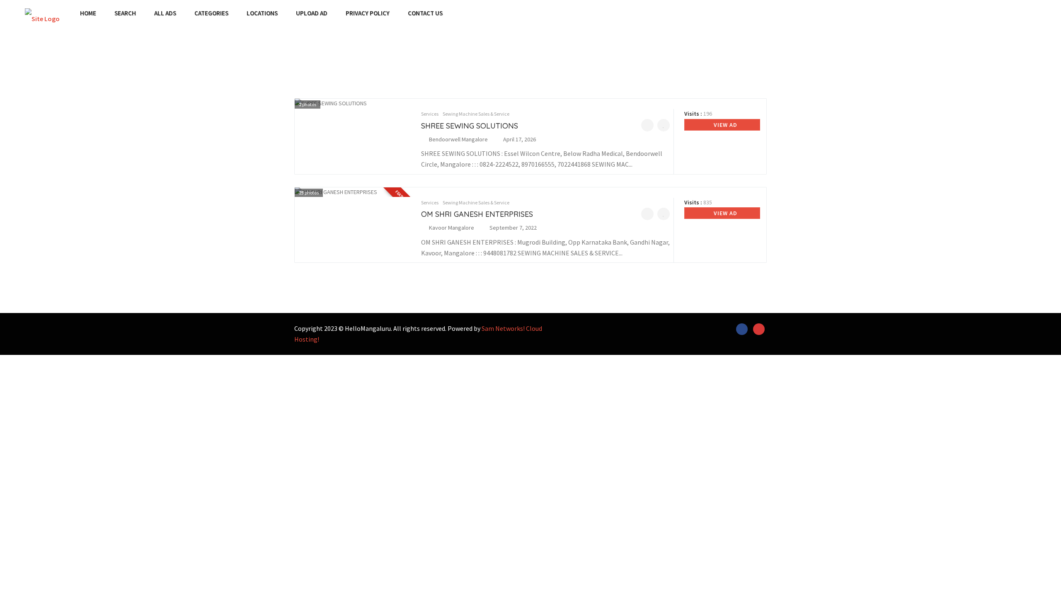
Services (429, 114)
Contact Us (425, 13)
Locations (262, 13)
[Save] (663, 125)
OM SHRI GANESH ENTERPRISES (477, 214)
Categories (211, 13)
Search (125, 13)
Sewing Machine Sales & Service (476, 114)
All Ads (165, 13)
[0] (647, 125)
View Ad (724, 125)
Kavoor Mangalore (451, 227)
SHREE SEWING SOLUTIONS (469, 126)
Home (88, 13)
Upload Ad (311, 13)
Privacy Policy (368, 13)
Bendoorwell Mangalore (458, 139)
